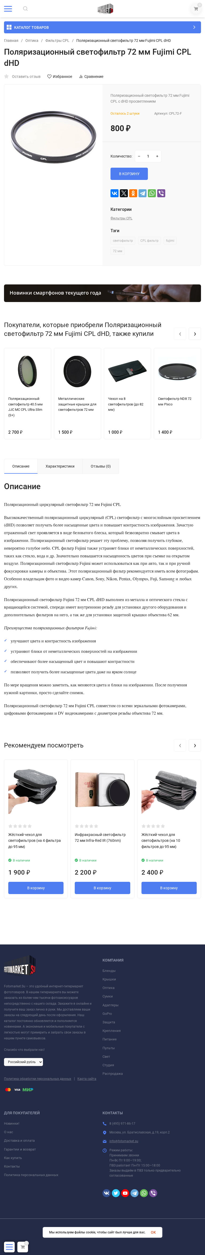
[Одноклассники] (133, 193)
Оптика (31, 40)
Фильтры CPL (57, 40)
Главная (11, 40)
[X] (124, 193)
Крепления (111, 1031)
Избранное (62, 76)
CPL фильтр (149, 241)
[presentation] (180, 334)
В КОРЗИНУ (129, 174)
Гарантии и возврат (20, 1149)
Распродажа (112, 1074)
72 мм (117, 251)
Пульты (108, 1048)
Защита (108, 1022)
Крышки (109, 979)
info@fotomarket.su (123, 1141)
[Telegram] (143, 193)
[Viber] (161, 193)
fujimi (170, 241)
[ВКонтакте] (115, 193)
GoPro (107, 1014)
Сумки (107, 996)
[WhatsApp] (152, 193)
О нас (8, 1132)
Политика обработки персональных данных (37, 1079)
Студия (108, 1065)
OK (153, 1232)
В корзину (36, 888)
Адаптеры (110, 1005)
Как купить (13, 1158)
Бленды (109, 971)
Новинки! (11, 1123)
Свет (106, 1057)
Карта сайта (86, 1079)
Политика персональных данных (31, 1175)
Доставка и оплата (19, 1141)
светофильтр (123, 241)
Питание (109, 1039)
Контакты (12, 1166)
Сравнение (93, 76)
